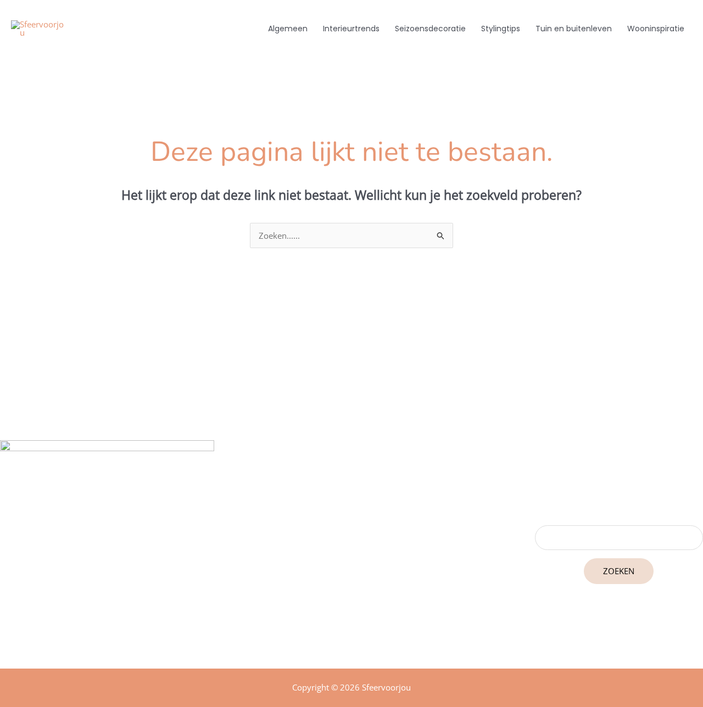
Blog (361, 567)
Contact (361, 597)
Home (361, 551)
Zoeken (618, 570)
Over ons (361, 582)
